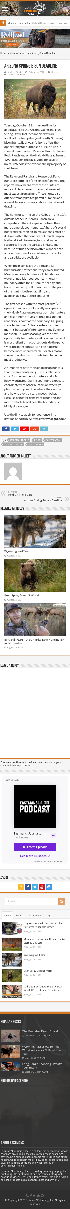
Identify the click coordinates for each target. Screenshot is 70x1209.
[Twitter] (35, 887)
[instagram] (49, 887)
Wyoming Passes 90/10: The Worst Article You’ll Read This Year (41, 1050)
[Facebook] (28, 887)
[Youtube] (42, 887)
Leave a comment (17, 74)
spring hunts (35, 444)
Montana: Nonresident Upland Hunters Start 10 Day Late (37, 23)
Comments (35, 915)
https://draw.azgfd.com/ (49, 418)
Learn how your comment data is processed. (30, 764)
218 (44, 1058)
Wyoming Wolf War (17, 551)
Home (3, 53)
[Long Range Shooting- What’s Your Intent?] (10, 1066)
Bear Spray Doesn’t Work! (21, 595)
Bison (37, 440)
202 (46, 1072)
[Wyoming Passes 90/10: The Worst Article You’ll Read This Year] (10, 1051)
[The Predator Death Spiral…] (10, 1036)
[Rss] (21, 887)
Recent (7, 915)
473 (48, 1035)
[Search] (61, 901)
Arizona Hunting (19, 440)
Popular (20, 915)
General (14, 53)
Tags (49, 915)
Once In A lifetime (13, 444)
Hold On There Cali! (20, 493)
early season (53, 440)
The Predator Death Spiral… (41, 1031)
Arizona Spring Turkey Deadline (43, 499)
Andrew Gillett (15, 72)
